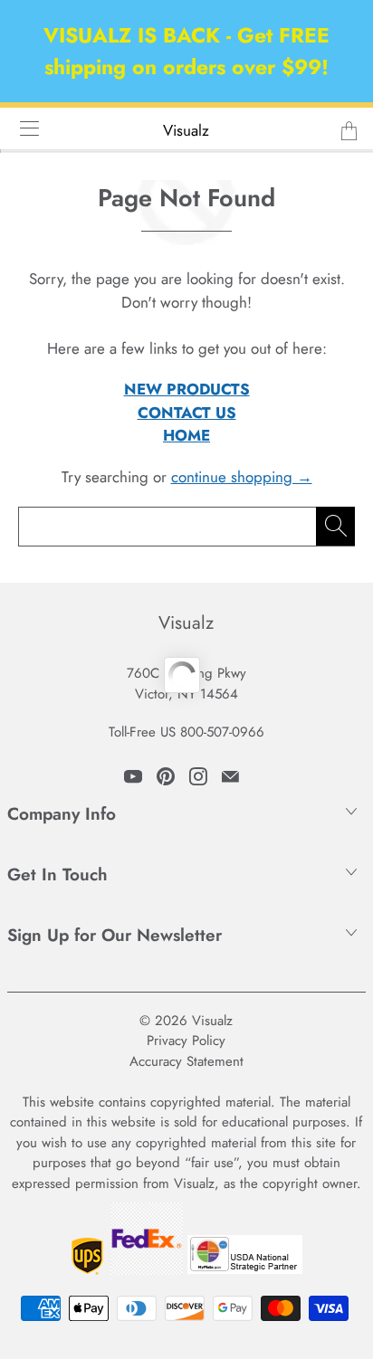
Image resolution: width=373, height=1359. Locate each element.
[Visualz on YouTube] (133, 776)
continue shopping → (241, 477)
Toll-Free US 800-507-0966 (186, 732)
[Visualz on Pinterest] (166, 776)
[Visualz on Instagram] (198, 776)
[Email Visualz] (230, 776)
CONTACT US (187, 412)
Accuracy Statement (186, 1061)
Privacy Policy (186, 1040)
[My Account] (23, 128)
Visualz (186, 130)
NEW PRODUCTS (187, 389)
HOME (186, 435)
